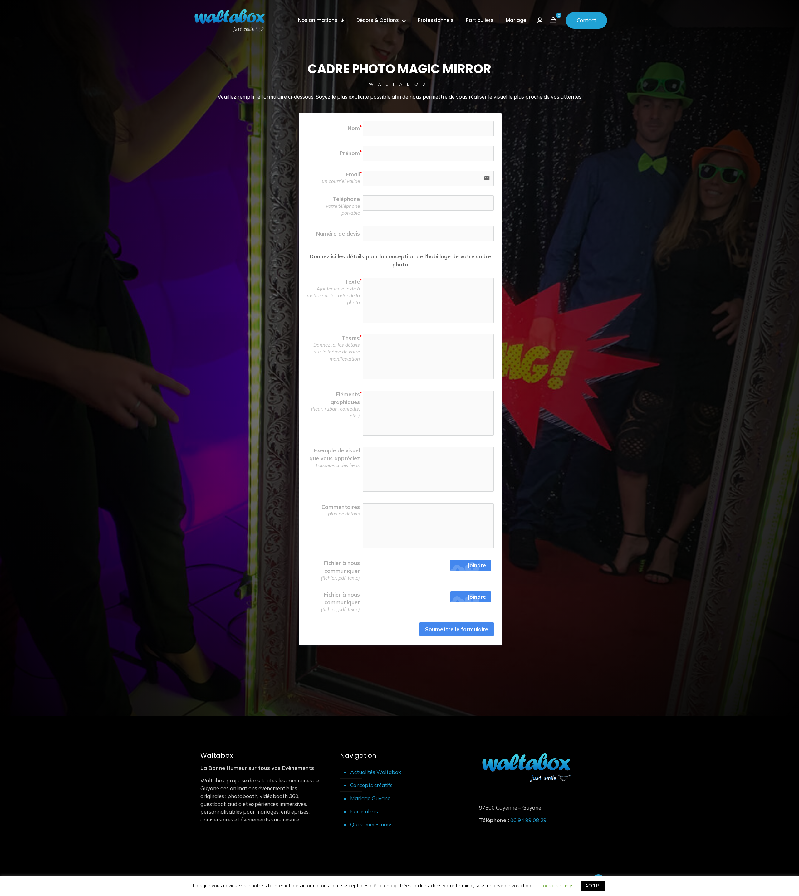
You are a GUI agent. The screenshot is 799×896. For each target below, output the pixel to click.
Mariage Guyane (370, 798)
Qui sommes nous (371, 824)
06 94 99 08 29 (528, 820)
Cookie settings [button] (557, 886)
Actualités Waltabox (375, 772)
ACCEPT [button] (593, 885)
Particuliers (364, 811)
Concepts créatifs (371, 785)
